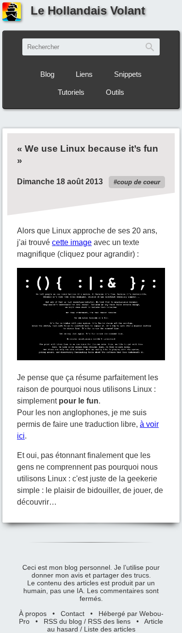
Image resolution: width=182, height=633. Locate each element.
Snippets (128, 74)
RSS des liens (109, 621)
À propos (33, 613)
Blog (47, 74)
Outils (115, 92)
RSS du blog (63, 621)
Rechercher (150, 46)
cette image (72, 242)
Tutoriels (71, 92)
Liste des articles (109, 629)
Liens (84, 74)
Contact (72, 613)
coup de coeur (138, 182)
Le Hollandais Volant (88, 10)
